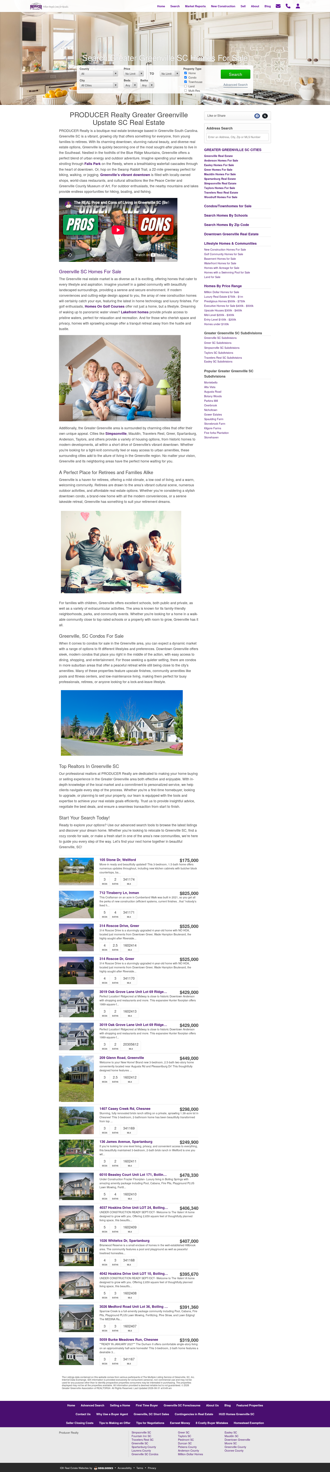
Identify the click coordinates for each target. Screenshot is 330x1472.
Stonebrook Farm (214, 423)
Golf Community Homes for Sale (223, 254)
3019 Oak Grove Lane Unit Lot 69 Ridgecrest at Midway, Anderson (134, 992)
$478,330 (189, 1175)
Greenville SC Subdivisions (220, 338)
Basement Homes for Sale (220, 258)
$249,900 (189, 1142)
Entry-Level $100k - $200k (220, 319)
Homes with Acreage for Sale (221, 268)
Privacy (152, 1468)
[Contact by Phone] (288, 6)
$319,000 (189, 1340)
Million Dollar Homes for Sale (221, 292)
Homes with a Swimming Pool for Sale (227, 272)
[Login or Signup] (298, 6)
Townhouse (195, 82)
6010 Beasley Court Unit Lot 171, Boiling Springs (134, 1175)
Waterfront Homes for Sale (220, 263)
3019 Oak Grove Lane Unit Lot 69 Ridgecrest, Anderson (134, 1025)
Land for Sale (212, 277)
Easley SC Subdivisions (218, 361)
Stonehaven (211, 437)
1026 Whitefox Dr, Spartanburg (124, 1241)
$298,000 (189, 1109)
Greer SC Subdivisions (217, 343)
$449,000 (189, 1058)
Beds (127, 80)
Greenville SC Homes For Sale (90, 271)
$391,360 (189, 1307)
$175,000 (189, 860)
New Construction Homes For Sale (225, 249)
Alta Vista (209, 387)
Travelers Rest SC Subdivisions (223, 357)
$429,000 (189, 992)
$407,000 (189, 1241)
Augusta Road (212, 391)
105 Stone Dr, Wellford (117, 860)
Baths (144, 80)
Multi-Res (194, 90)
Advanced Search (235, 84)
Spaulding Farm (213, 419)
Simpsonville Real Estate (220, 183)
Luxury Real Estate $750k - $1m (223, 296)
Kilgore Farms (212, 428)
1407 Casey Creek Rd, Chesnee (124, 1109)
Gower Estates (213, 414)
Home (192, 73)
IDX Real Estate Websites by (76, 1468)
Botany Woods (213, 396)
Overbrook (210, 405)
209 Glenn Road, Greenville (121, 1058)
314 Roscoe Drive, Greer (119, 926)
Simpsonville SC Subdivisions (221, 348)
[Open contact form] (278, 6)
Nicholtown (210, 410)
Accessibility (125, 1468)
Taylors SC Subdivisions (218, 353)
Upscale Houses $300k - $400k (223, 310)
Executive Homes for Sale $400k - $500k (228, 306)
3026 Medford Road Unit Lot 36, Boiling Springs (134, 1307)
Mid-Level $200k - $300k (219, 315)
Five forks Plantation (216, 433)
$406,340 (189, 1208)
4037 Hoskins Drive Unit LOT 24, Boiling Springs (134, 1208)
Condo (192, 77)
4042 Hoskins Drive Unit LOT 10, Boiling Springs (134, 1274)
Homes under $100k (216, 324)
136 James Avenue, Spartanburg (125, 1142)
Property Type (192, 69)
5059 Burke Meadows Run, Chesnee (128, 1340)
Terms (139, 1468)
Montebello (211, 382)
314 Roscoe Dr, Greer (116, 959)
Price (127, 69)
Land (191, 86)
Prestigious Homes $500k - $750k (224, 301)
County (84, 69)
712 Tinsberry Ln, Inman (119, 893)
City (82, 80)
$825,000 (189, 893)
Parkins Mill (211, 401)
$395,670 (189, 1274)
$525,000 (189, 926)
